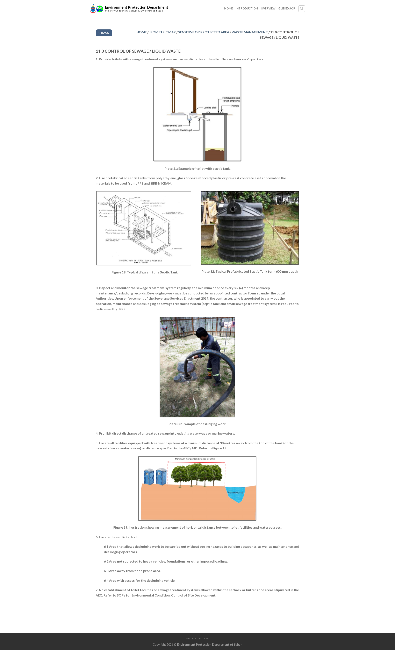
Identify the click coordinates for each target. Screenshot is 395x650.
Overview (268, 8)
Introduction (247, 8)
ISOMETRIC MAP (162, 32)
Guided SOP (286, 8)
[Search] (301, 8)
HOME (141, 32)
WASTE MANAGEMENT (250, 32)
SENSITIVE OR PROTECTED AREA (203, 32)
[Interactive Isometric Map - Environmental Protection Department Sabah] (129, 9)
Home (228, 8)
